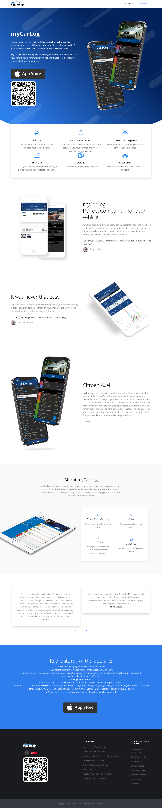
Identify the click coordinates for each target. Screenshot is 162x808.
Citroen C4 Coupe (138, 770)
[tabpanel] (46, 601)
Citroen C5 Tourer (138, 775)
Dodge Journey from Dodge (94, 778)
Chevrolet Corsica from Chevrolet (96, 765)
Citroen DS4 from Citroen (93, 760)
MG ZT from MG (89, 769)
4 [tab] (86, 630)
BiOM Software (98, 803)
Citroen (128, 4)
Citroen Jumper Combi (140, 757)
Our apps (143, 4)
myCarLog (94, 204)
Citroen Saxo (136, 779)
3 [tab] (83, 630)
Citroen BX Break (138, 766)
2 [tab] (79, 630)
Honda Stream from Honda (94, 751)
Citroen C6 (135, 783)
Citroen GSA (136, 761)
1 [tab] (75, 630)
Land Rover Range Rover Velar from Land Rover (102, 756)
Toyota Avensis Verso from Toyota (97, 774)
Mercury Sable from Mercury (94, 747)
